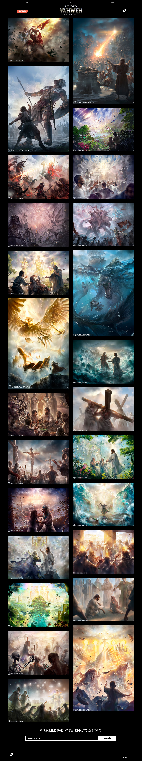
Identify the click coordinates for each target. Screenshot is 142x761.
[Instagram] (124, 10)
